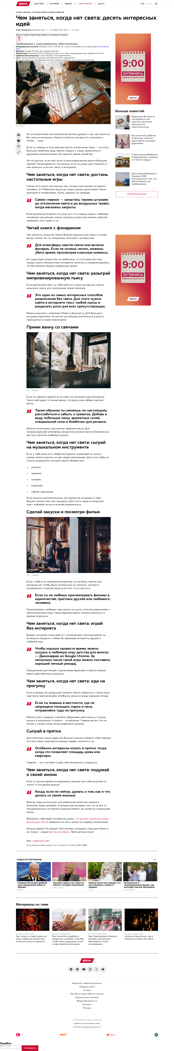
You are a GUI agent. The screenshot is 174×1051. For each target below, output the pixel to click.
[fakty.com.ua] (63, 1035)
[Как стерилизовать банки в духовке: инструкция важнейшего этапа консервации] (105, 920)
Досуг (101, 4)
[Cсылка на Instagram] (90, 969)
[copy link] (18, 152)
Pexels (22, 126)
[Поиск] (156, 3)
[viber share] (18, 146)
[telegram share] (18, 140)
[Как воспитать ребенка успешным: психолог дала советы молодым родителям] (122, 141)
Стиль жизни (85, 4)
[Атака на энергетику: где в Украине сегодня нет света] (141, 920)
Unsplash (35, 390)
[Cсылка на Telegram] (71, 969)
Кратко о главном (22, 35)
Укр (142, 4)
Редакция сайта (87, 987)
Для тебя (39, 4)
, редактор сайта (31, 30)
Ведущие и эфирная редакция (87, 983)
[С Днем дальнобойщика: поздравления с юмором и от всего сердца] (122, 160)
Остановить (63, 35)
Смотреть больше (136, 194)
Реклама (87, 1008)
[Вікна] (23, 4)
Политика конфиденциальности (87, 1027)
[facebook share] (18, 135)
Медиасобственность (87, 1001)
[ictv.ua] (110, 1035)
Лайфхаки (38, 841)
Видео (68, 4)
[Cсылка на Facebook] (77, 969)
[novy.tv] (156, 1035)
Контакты (87, 1004)
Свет (47, 841)
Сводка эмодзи (35, 35)
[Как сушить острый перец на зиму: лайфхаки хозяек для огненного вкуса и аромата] (32, 920)
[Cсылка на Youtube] (83, 969)
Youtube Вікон (61, 831)
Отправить (30, 1048)
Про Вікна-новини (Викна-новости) (87, 994)
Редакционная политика (87, 997)
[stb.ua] (18, 1035)
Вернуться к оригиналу (50, 35)
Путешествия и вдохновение (48, 12)
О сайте (87, 990)
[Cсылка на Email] (103, 969)
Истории (54, 4)
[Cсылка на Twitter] (96, 969)
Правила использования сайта (87, 1023)
